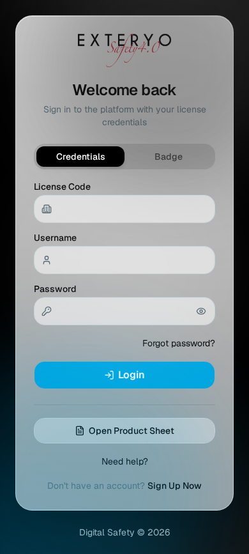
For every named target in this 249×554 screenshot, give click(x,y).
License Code (62, 186)
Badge (169, 156)
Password (55, 288)
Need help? (125, 461)
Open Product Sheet (131, 430)
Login (131, 374)
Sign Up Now (174, 485)
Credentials (80, 156)
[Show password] (201, 311)
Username (55, 237)
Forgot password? (178, 343)
